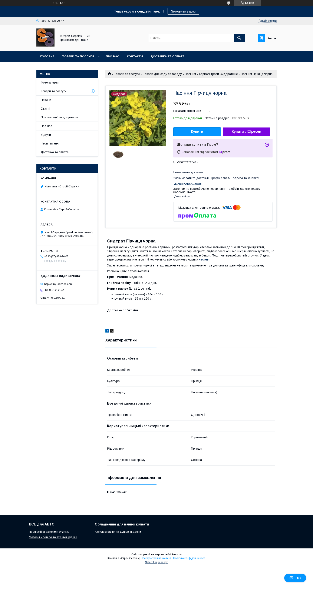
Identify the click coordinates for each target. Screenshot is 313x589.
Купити (197, 131)
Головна (47, 56)
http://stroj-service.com (58, 284)
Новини (46, 100)
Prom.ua (177, 554)
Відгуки (46, 134)
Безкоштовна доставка (188, 172)
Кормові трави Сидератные (218, 74)
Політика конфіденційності (189, 558)
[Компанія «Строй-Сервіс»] (45, 45)
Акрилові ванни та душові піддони (118, 531)
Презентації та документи (59, 117)
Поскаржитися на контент (156, 558)
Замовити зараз (183, 11)
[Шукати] (239, 38)
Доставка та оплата (167, 56)
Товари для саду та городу (162, 74)
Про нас (112, 56)
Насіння (190, 74)
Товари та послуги (78, 56)
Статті (45, 108)
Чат (298, 578)
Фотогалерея (50, 82)
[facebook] (107, 331)
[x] (111, 331)
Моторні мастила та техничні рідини (53, 537)
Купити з (239, 131)
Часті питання (50, 143)
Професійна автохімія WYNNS (49, 531)
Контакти (135, 56)
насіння (204, 259)
